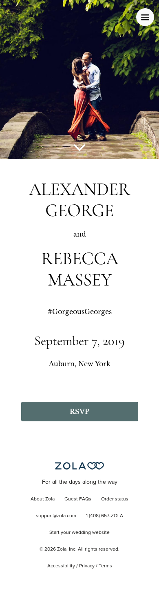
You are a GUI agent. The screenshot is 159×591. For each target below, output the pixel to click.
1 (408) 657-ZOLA (104, 516)
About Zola (43, 499)
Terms (105, 566)
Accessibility (61, 566)
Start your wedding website (79, 532)
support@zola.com (56, 516)
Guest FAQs (77, 499)
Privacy (87, 566)
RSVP (79, 411)
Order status (114, 499)
